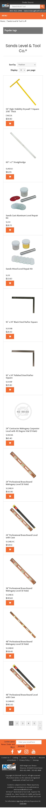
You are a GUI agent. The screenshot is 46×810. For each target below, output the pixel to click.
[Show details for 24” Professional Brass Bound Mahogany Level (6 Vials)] (23, 465)
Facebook (12, 751)
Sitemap (36, 760)
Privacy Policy (24, 760)
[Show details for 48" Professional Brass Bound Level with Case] (23, 678)
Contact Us (5, 758)
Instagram (26, 751)
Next (40, 723)
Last (40, 728)
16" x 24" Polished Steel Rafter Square (19, 376)
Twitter (19, 751)
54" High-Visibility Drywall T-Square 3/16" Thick (22, 110)
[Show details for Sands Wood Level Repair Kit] (23, 252)
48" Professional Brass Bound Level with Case (22, 696)
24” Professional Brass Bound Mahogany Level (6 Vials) (19, 483)
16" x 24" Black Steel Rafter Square (22, 322)
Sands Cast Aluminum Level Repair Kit (22, 216)
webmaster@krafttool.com (23, 789)
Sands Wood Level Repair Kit (19, 269)
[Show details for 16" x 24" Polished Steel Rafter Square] (23, 358)
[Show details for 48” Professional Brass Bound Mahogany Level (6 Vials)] (23, 624)
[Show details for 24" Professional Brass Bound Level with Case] (23, 518)
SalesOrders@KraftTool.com (35, 11)
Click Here (23, 803)
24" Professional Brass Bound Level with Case (22, 536)
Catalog (15, 758)
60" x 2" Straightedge (16, 162)
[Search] (42, 7)
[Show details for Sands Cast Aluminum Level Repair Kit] (23, 198)
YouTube (33, 751)
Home (2, 21)
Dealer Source (27, 2)
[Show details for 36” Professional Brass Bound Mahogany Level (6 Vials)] (23, 571)
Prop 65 (33, 758)
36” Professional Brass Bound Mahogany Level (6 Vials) (19, 589)
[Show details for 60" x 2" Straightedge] (23, 145)
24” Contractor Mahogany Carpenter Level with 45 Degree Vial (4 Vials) (22, 429)
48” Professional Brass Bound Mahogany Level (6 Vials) (19, 642)
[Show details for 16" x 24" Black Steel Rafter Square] (23, 305)
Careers (24, 758)
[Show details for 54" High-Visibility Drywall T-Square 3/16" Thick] (23, 92)
